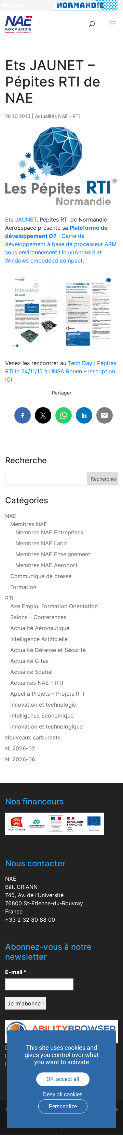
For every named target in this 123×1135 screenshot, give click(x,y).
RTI (9, 598)
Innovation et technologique (46, 726)
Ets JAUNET (21, 219)
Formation (23, 587)
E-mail (16, 972)
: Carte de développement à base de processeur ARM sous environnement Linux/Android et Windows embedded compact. (61, 244)
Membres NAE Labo (41, 543)
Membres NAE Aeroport (46, 565)
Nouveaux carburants (32, 737)
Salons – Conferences (38, 617)
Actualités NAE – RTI (36, 682)
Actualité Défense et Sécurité (48, 649)
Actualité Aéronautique (39, 628)
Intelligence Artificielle (39, 639)
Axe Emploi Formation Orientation (54, 606)
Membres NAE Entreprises (49, 532)
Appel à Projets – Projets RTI (47, 693)
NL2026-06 (20, 759)
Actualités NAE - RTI (57, 116)
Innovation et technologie (43, 704)
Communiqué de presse (40, 576)
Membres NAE (28, 524)
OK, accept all (62, 1079)
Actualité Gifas (29, 660)
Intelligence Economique (41, 715)
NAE (10, 515)
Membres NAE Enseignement (52, 554)
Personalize (63, 1106)
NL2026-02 (20, 748)
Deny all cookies (62, 1094)
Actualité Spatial (31, 671)
